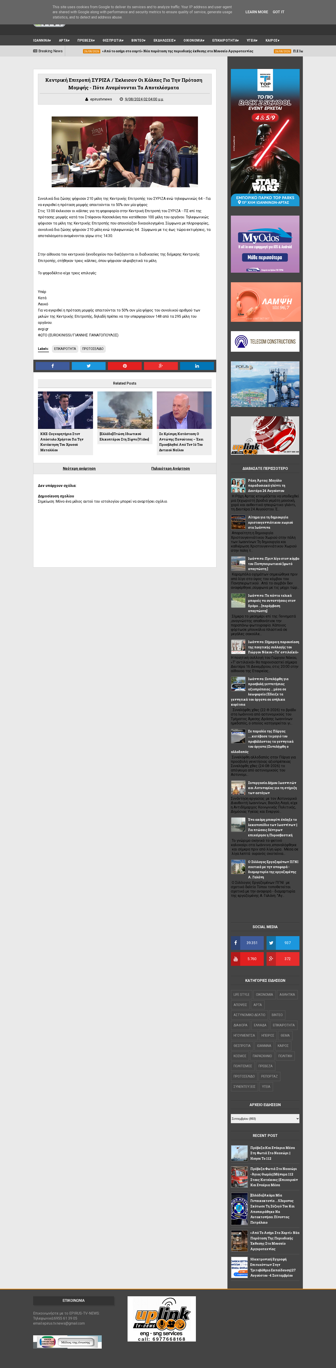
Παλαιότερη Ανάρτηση (170, 468)
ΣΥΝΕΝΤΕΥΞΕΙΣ (245, 1086)
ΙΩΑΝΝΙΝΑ (41, 40)
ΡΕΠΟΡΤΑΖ (269, 1076)
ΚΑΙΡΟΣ (272, 40)
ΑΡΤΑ (63, 40)
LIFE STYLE (242, 994)
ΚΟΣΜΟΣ (240, 1056)
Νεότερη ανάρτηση (79, 468)
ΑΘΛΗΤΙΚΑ (287, 994)
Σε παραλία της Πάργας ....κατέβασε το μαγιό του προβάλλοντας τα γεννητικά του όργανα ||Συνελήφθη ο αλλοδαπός (262, 741)
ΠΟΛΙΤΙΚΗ (285, 1056)
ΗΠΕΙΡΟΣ (267, 1035)
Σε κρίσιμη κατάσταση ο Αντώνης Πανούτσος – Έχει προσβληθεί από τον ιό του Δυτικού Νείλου (181, 442)
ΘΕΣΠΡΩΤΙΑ (112, 40)
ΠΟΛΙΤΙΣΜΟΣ (243, 1066)
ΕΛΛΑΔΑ (260, 1025)
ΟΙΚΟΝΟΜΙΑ (193, 40)
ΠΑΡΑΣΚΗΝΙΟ (262, 1056)
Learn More (256, 12)
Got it (279, 12)
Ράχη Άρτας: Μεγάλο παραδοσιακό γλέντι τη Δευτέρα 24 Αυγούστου (266, 485)
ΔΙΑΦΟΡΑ (241, 1025)
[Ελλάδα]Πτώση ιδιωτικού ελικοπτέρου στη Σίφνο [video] (124, 436)
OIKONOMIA (264, 994)
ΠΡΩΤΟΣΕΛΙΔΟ (93, 349)
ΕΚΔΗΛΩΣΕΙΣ (164, 40)
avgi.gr (43, 329)
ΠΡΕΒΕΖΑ (85, 40)
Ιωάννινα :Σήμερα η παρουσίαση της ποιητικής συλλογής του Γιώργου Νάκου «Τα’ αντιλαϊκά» (273, 647)
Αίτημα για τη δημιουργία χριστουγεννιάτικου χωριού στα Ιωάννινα (270, 522)
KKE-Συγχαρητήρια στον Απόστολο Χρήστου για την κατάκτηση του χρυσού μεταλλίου (61, 442)
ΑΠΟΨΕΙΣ (240, 1005)
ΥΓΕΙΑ (251, 40)
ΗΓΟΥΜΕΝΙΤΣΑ (244, 1035)
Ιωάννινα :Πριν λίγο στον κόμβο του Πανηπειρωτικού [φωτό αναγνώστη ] (273, 563)
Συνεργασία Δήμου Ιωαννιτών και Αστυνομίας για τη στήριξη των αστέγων (272, 788)
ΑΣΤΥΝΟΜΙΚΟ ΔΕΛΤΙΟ (249, 1015)
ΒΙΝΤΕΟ (137, 40)
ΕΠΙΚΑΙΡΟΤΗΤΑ (224, 40)
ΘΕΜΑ (285, 1035)
